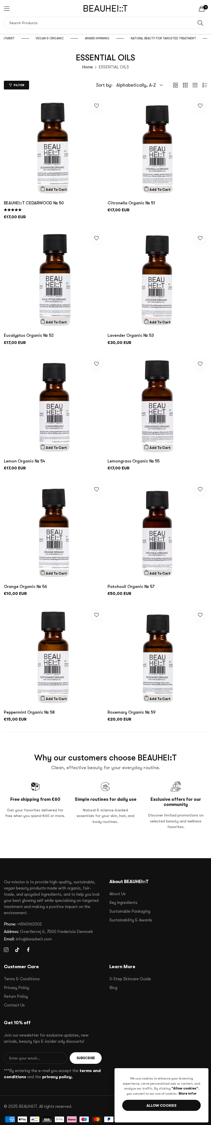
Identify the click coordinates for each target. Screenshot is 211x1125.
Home (87, 67)
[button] (53, 189)
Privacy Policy (16, 987)
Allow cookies (161, 1105)
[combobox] (105, 23)
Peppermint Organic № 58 (29, 712)
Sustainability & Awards (130, 920)
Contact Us (14, 1005)
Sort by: (104, 85)
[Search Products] (200, 23)
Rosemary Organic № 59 (132, 712)
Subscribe (85, 1058)
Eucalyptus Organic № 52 (29, 335)
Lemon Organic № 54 (24, 461)
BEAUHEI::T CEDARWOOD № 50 (34, 203)
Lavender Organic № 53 (131, 335)
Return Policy (16, 996)
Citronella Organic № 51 (131, 203)
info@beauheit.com (28, 939)
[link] (52, 38)
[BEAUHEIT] (105, 8)
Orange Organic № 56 (25, 586)
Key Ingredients (123, 902)
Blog (113, 987)
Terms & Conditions (22, 979)
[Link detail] (6, 949)
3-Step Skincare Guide (130, 979)
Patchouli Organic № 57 (131, 586)
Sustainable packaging (129, 911)
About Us (117, 894)
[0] (202, 8)
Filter (19, 85)
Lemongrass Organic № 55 (134, 461)
